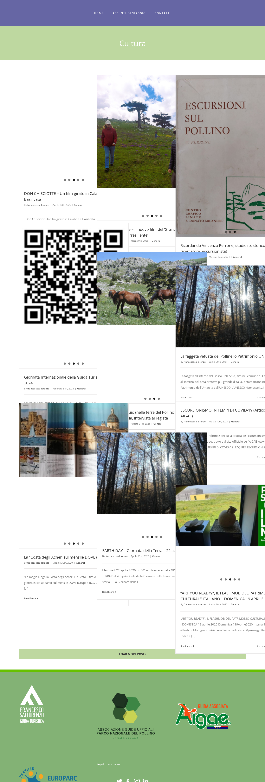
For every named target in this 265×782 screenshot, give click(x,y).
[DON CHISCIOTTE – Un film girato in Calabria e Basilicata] (73, 121)
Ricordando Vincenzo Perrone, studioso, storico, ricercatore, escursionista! (223, 154)
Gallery (237, 154)
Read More (30, 598)
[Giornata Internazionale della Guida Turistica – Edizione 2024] (73, 295)
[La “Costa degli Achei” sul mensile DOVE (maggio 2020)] (73, 474)
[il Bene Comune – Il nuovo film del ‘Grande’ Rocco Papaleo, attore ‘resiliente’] (152, 148)
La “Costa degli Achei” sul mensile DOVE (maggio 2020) (72, 557)
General (78, 205)
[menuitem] (99, 13)
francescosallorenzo (38, 205)
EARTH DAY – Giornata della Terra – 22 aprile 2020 (146, 550)
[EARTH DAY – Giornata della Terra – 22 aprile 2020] (152, 456)
